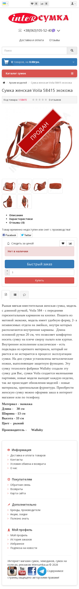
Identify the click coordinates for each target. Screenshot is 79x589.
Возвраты (16, 489)
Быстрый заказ (39, 264)
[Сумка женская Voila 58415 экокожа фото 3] (55, 186)
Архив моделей (18, 82)
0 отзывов (55, 99)
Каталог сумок (16, 73)
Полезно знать (19, 518)
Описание (16, 215)
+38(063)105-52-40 (38, 30)
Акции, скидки (18, 514)
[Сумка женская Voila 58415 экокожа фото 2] (40, 186)
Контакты (16, 459)
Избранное (17, 543)
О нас (13, 468)
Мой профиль (19, 535)
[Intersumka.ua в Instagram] (12, 571)
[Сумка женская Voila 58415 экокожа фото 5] (24, 201)
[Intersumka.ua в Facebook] (32, 571)
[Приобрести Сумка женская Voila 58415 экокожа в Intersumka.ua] (39, 142)
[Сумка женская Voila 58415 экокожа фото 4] (9, 201)
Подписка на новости (23, 548)
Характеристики (21, 219)
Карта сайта (18, 493)
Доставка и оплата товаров (28, 455)
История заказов (21, 539)
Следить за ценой (22, 243)
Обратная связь (20, 485)
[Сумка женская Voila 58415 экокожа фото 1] (24, 186)
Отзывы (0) (17, 222)
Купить (39, 280)
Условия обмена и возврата (28, 464)
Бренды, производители (25, 510)
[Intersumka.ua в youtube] (22, 571)
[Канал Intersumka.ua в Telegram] (41, 571)
